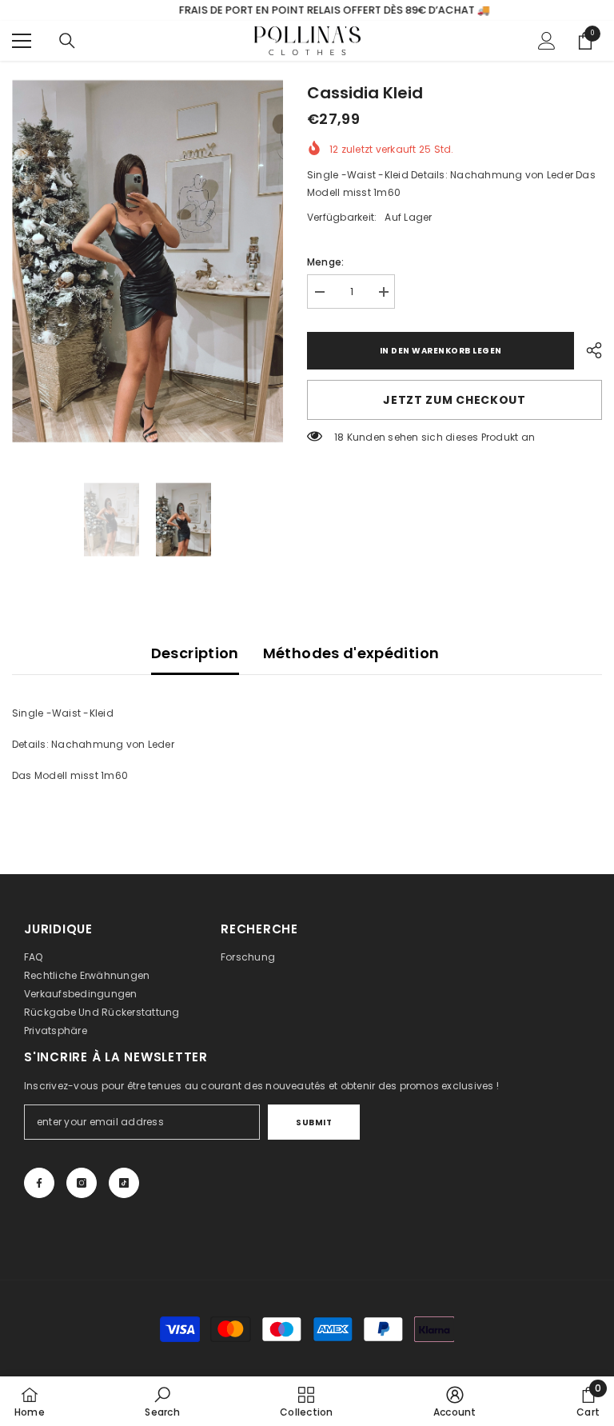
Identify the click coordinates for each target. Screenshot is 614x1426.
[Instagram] (81, 1183)
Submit (314, 1122)
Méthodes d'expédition (351, 653)
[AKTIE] (588, 350)
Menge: (325, 262)
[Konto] (547, 41)
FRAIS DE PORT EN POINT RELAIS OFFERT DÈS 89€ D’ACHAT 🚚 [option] (307, 10)
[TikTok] (124, 1183)
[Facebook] (39, 1183)
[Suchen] (67, 40)
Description (195, 653)
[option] (147, 261)
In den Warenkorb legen (441, 351)
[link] (162, 1401)
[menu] (21, 40)
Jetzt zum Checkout (454, 400)
